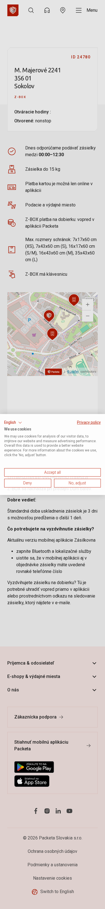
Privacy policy (89, 422)
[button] (13, 422)
